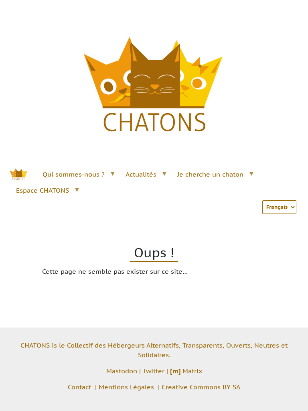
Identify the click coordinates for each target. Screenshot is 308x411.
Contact (79, 387)
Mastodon (121, 371)
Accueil (23, 174)
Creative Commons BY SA (201, 387)
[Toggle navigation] (287, 11)
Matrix (186, 371)
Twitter (153, 371)
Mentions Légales (126, 387)
